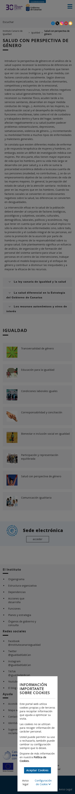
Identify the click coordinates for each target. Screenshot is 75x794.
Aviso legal (25, 782)
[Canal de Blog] (70, 23)
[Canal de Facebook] (53, 23)
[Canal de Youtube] (66, 23)
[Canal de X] (58, 23)
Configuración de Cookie (43, 782)
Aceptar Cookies (37, 770)
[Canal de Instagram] (62, 23)
